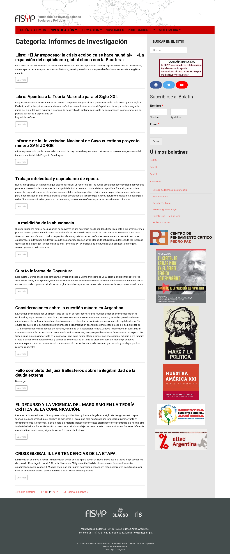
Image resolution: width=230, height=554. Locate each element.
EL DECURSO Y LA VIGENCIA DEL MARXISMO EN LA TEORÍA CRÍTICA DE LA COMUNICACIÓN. (75, 407)
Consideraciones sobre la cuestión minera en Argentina (69, 307)
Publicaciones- (160, 196)
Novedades (114, 30)
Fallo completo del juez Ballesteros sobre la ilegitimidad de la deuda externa (75, 373)
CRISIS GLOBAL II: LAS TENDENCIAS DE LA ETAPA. (66, 453)
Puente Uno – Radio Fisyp (166, 216)
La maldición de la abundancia (44, 222)
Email (154, 124)
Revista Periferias (162, 203)
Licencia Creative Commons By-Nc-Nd (137, 543)
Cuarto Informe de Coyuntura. (44, 270)
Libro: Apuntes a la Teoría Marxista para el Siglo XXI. (66, 96)
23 (64, 492)
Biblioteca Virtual (162, 222)
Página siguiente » (77, 492)
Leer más (21, 80)
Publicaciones (140, 30)
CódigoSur (120, 549)
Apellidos (176, 117)
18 (46, 492)
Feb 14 (153, 167)
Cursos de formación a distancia (170, 190)
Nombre (156, 105)
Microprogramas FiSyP (165, 209)
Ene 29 (153, 174)
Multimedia (168, 30)
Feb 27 (153, 160)
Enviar (156, 141)
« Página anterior (25, 492)
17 (42, 492)
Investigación (62, 30)
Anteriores (155, 181)
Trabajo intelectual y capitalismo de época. (57, 178)
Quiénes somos (33, 30)
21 (58, 492)
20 (54, 492)
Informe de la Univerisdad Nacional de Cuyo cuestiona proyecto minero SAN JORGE (77, 143)
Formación (89, 30)
